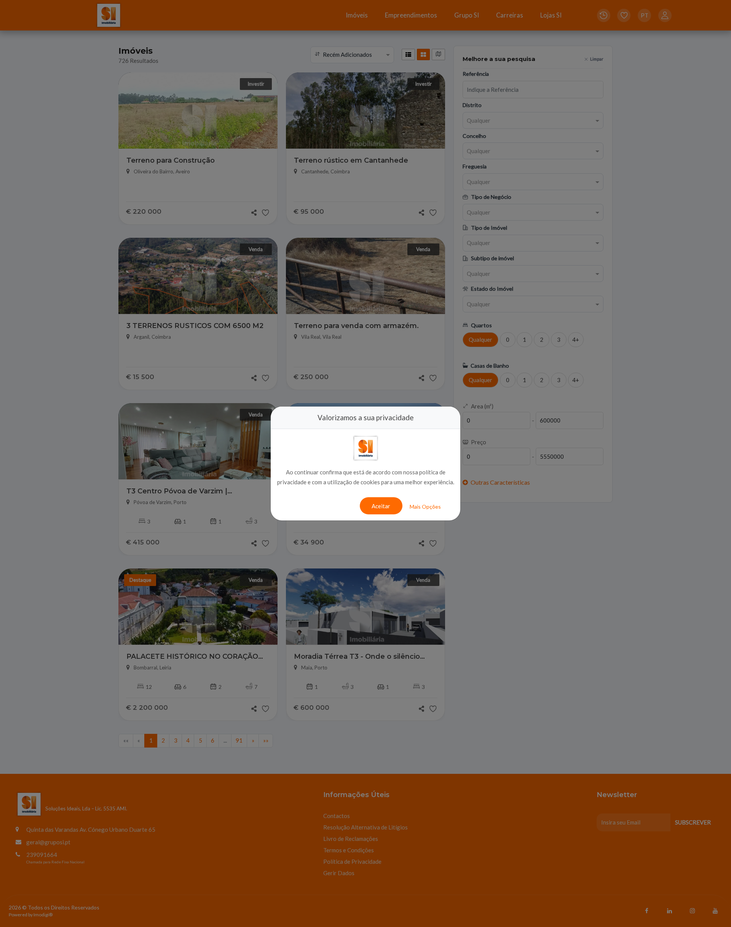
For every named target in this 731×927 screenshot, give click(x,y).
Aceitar (381, 506)
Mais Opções (425, 506)
